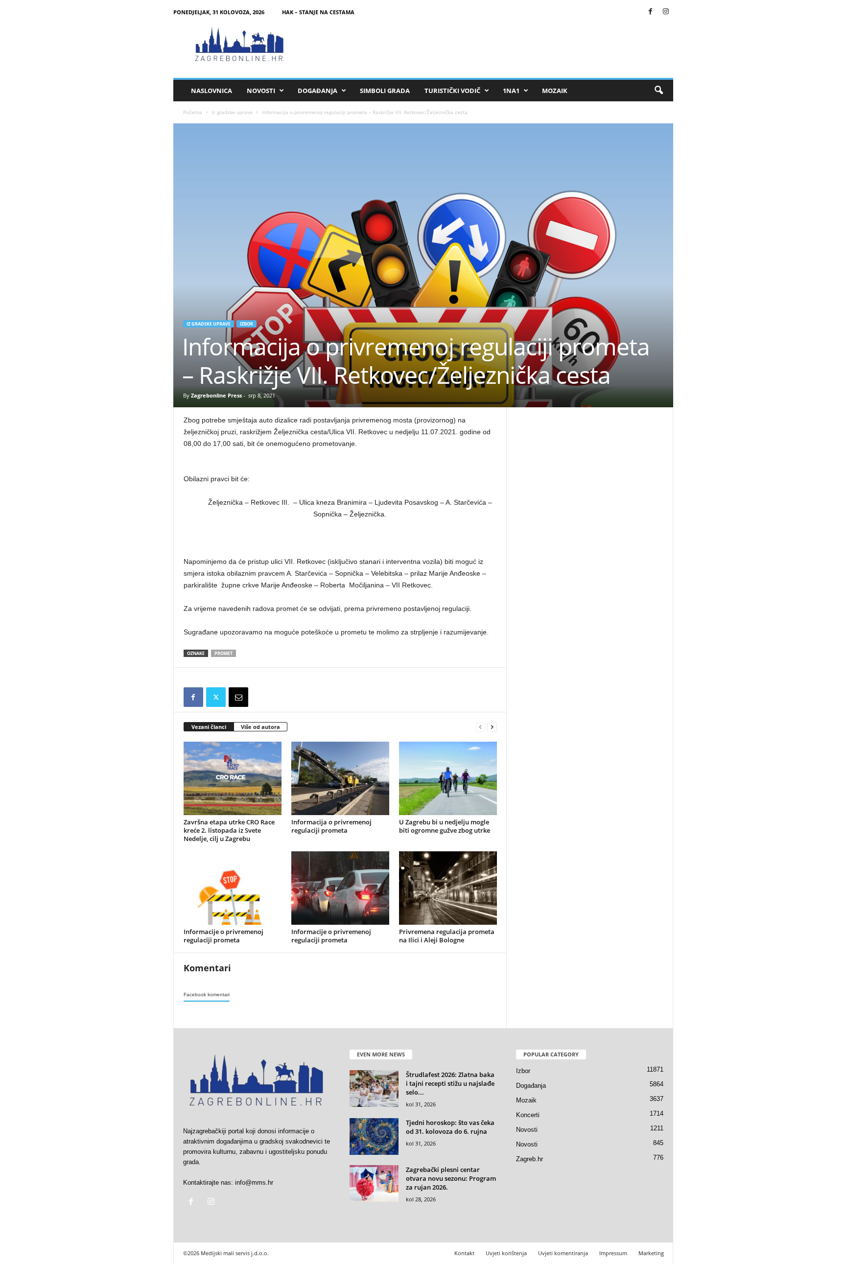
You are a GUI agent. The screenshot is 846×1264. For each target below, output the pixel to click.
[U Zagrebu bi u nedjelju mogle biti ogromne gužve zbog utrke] (448, 778)
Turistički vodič (452, 90)
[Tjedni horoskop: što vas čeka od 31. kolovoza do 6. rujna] (374, 1136)
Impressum (613, 1253)
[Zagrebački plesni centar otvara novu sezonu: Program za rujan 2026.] (374, 1183)
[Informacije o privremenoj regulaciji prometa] (233, 888)
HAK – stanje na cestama (318, 12)
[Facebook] (651, 12)
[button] (658, 90)
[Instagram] (666, 12)
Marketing (651, 1253)
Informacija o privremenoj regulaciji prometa (331, 826)
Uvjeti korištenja (506, 1253)
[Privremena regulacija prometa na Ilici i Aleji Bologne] (448, 888)
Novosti (261, 90)
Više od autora (260, 726)
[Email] (238, 697)
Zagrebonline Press (216, 395)
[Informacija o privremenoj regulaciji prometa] (340, 778)
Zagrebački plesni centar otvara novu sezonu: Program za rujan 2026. (451, 1178)
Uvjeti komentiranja (563, 1253)
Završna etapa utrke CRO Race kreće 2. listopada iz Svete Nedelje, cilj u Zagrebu (229, 830)
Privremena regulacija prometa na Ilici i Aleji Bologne (446, 935)
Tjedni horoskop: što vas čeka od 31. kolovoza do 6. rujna (450, 1127)
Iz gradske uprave (232, 112)
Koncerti (528, 1115)
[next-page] (492, 727)
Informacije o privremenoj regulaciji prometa (223, 935)
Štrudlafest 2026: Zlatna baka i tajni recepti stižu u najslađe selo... (450, 1083)
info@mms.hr (254, 1182)
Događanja (317, 90)
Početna (192, 112)
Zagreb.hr (529, 1159)
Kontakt (464, 1253)
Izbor (246, 324)
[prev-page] (480, 727)
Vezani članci (208, 726)
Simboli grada (385, 90)
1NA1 (511, 90)
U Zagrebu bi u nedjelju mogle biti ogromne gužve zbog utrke (444, 826)
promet (223, 653)
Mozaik (554, 90)
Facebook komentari (207, 994)
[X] (216, 697)
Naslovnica (211, 90)
